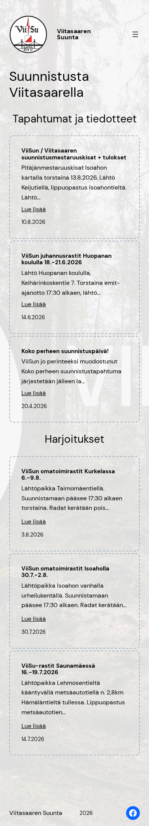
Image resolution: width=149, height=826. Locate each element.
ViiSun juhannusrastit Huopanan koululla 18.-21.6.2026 (66, 259)
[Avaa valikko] (135, 34)
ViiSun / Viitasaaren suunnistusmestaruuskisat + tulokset (73, 154)
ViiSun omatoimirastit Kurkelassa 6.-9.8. (68, 475)
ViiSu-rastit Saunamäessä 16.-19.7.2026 (58, 669)
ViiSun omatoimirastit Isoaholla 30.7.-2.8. (65, 572)
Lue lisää (33, 210)
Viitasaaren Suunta (74, 34)
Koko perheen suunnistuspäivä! (65, 351)
